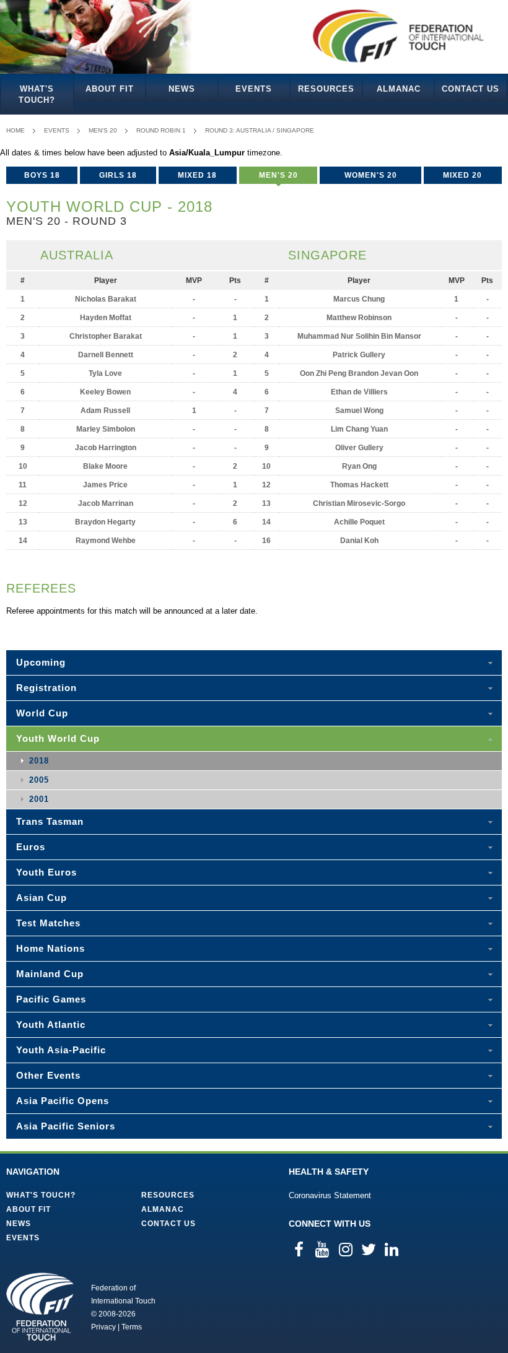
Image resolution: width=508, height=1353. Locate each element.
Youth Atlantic (50, 1024)
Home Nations (50, 948)
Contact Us (470, 89)
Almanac (399, 89)
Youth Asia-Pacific (61, 1050)
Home (15, 130)
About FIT (109, 89)
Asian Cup (41, 897)
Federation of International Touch (40, 1307)
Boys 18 (42, 175)
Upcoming (41, 662)
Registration (46, 687)
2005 (39, 780)
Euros (30, 847)
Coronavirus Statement (330, 1195)
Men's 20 (103, 130)
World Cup (42, 713)
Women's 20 (370, 175)
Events (253, 89)
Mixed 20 (462, 175)
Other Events (48, 1075)
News (182, 89)
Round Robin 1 (161, 130)
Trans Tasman (50, 821)
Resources (326, 89)
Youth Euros (46, 872)
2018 (39, 760)
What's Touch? (37, 94)
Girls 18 (118, 175)
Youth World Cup (58, 738)
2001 (39, 799)
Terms (131, 1327)
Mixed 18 (197, 175)
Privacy (103, 1327)
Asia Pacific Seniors (65, 1126)
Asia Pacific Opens (62, 1100)
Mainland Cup (50, 973)
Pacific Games (51, 999)
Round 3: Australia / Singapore (259, 130)
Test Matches (48, 923)
